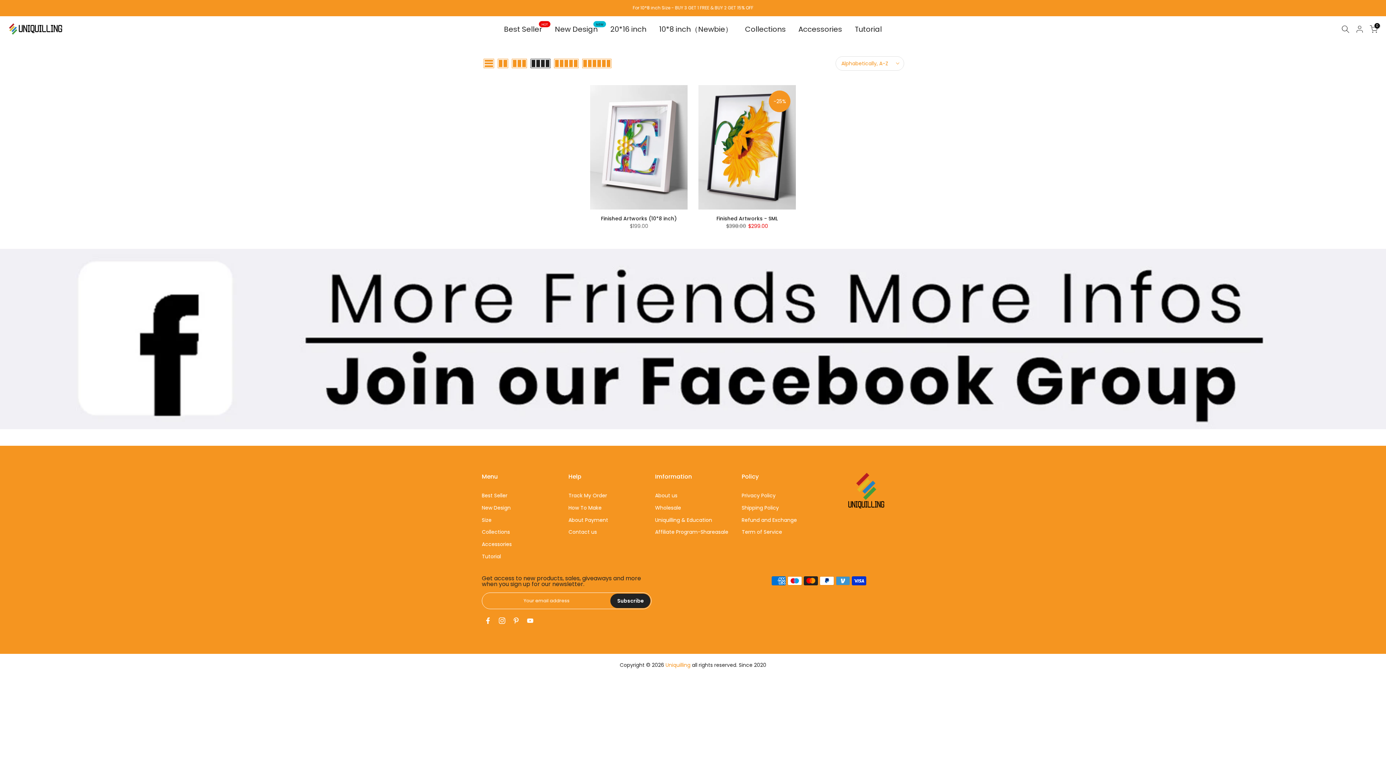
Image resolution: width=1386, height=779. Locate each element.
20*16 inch (628, 29)
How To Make (585, 507)
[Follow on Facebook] (488, 621)
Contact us (582, 532)
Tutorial (868, 29)
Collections (765, 29)
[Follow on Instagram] (502, 621)
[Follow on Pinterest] (516, 621)
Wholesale (668, 507)
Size (487, 520)
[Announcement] (693, 8)
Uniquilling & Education (683, 520)
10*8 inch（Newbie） (695, 29)
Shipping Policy (760, 507)
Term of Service (762, 532)
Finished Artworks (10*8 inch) (639, 218)
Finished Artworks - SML (747, 218)
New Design (579, 29)
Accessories (820, 29)
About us (666, 495)
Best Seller (526, 29)
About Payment (588, 520)
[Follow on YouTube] (530, 621)
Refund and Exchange (769, 520)
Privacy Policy (759, 495)
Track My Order (587, 495)
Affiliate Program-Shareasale (691, 532)
